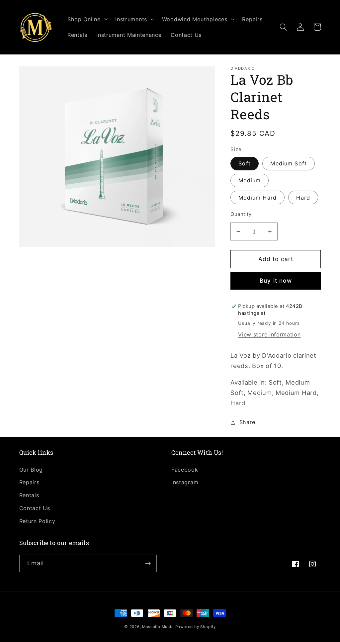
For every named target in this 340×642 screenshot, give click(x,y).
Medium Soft (288, 163)
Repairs (29, 482)
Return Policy (37, 521)
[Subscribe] (147, 564)
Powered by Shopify (195, 626)
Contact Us (34, 508)
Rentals (29, 495)
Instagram (184, 482)
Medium (249, 180)
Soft (244, 163)
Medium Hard (257, 197)
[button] (87, 19)
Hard (303, 197)
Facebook (184, 469)
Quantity (240, 214)
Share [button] (247, 422)
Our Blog (31, 469)
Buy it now (276, 280)
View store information (269, 334)
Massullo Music (157, 626)
